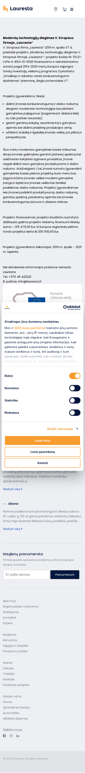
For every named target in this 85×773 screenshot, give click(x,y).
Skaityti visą (12, 489)
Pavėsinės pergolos (16, 685)
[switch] (74, 388)
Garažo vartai (12, 696)
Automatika (11, 713)
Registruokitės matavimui (20, 607)
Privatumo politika (15, 651)
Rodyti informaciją (60, 428)
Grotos (7, 702)
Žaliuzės (8, 668)
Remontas (10, 640)
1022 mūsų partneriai (29, 327)
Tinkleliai (8, 674)
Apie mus (9, 601)
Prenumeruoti (64, 575)
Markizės (9, 679)
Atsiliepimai (11, 612)
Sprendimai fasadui (16, 707)
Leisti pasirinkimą (42, 451)
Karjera (7, 623)
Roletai (7, 663)
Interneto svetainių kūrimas (22, 764)
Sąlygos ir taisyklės (15, 646)
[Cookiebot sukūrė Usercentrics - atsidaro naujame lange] (63, 307)
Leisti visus (42, 440)
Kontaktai (9, 618)
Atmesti (42, 463)
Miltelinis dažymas (15, 719)
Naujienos (9, 635)
